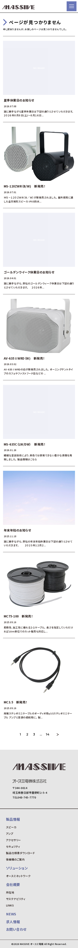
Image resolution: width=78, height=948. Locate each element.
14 (48, 734)
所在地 (10, 892)
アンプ (9, 833)
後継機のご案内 (15, 859)
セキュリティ (13, 846)
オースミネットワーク (18, 876)
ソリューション (17, 867)
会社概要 (13, 884)
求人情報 (13, 921)
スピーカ (11, 827)
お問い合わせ (16, 929)
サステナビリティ (16, 899)
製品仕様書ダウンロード (20, 853)
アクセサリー (13, 840)
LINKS (10, 905)
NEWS (11, 913)
